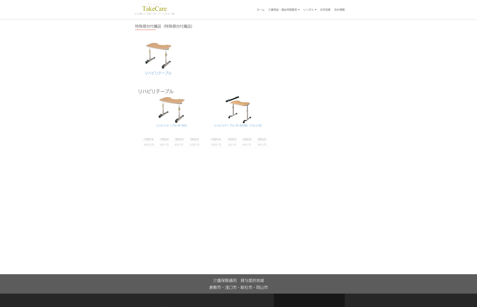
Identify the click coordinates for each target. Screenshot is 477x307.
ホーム (261, 9)
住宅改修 (325, 9)
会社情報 (339, 9)
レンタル (308, 9)
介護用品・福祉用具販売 (282, 9)
